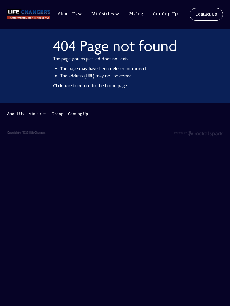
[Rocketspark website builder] (198, 134)
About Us (68, 13)
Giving (135, 13)
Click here (62, 85)
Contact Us (206, 14)
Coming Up (165, 13)
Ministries (103, 13)
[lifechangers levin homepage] (28, 14)
